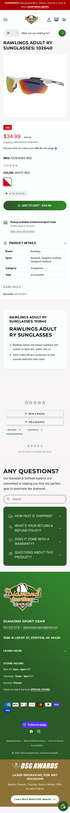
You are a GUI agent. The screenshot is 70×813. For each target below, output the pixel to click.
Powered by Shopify (49, 753)
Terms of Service (56, 741)
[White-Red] (7, 182)
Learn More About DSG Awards (33, 799)
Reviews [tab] (12, 429)
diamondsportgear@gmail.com (40, 627)
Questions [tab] (33, 429)
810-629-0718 (11, 627)
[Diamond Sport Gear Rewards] (56, 19)
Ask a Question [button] (36, 421)
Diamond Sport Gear (29, 753)
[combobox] (44, 33)
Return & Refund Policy (34, 741)
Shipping (8, 142)
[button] (5, 19)
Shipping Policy (13, 741)
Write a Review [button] (36, 413)
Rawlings (12, 287)
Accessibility (36, 745)
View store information (22, 231)
